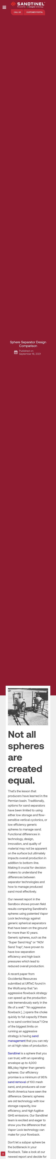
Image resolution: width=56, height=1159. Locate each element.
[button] (17, 12)
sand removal (17, 1082)
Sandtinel (14, 1053)
